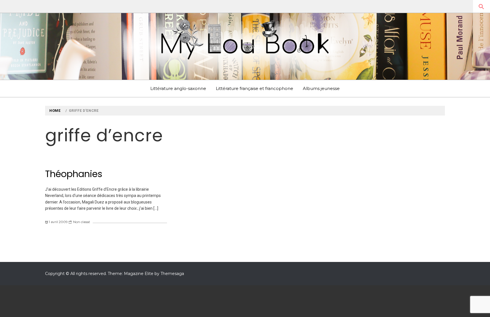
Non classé (81, 222)
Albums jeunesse (321, 88)
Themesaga (172, 273)
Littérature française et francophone (254, 88)
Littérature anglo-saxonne (178, 88)
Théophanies (73, 173)
